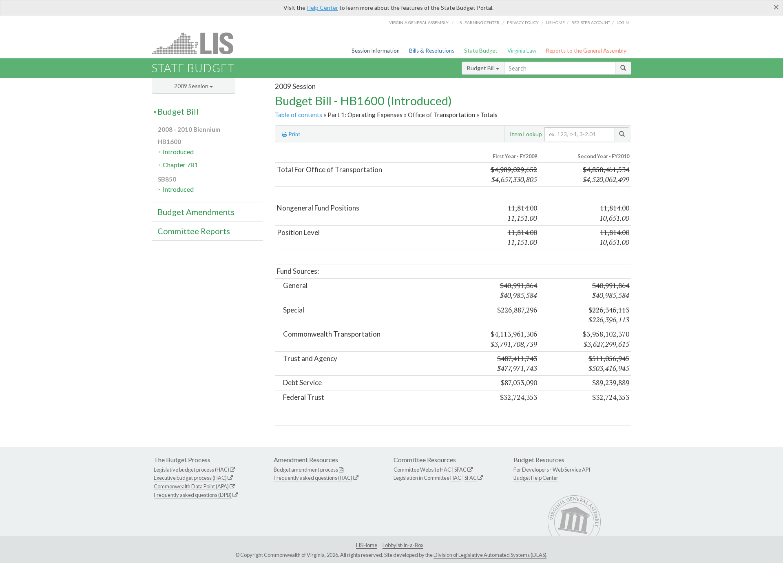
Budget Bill (481, 67)
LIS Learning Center (478, 22)
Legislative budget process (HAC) (191, 469)
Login (623, 22)
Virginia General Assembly (419, 22)
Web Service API (571, 469)
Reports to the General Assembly (586, 50)
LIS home (555, 22)
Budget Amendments (195, 212)
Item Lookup (526, 134)
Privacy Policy (523, 22)
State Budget (481, 50)
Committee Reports (193, 231)
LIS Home (366, 545)
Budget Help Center (535, 477)
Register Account (590, 22)
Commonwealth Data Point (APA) (191, 486)
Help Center (322, 7)
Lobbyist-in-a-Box (403, 545)
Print (294, 134)
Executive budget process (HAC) (190, 477)
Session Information (376, 50)
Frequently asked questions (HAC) (313, 477)
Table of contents (298, 114)
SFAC (460, 469)
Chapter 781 (180, 164)
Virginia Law (521, 50)
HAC (445, 469)
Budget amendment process (306, 469)
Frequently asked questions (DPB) (193, 495)
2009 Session (192, 85)
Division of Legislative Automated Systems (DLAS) (490, 555)
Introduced (178, 151)
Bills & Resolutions (431, 50)
